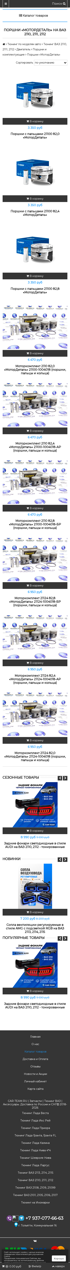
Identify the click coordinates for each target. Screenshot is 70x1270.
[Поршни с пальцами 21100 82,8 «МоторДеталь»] (35, 250)
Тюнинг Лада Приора (35, 1128)
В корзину (36, 121)
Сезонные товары (21, 777)
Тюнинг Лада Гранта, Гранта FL (35, 1135)
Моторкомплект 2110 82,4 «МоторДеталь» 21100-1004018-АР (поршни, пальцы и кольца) (35, 447)
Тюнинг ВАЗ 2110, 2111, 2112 (35, 1180)
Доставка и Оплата (35, 1059)
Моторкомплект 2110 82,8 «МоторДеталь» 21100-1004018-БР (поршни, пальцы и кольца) (35, 524)
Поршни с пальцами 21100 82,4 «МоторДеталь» (35, 213)
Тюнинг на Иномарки (35, 1202)
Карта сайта (35, 1089)
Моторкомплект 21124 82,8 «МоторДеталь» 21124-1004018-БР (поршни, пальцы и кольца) (35, 601)
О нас (35, 1044)
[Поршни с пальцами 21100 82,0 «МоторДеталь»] (35, 95)
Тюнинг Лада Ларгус (35, 1165)
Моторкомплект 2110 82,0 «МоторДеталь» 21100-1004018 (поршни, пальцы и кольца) (35, 369)
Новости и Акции (35, 1074)
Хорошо (59, 1258)
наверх (60, 1266)
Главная (35, 1036)
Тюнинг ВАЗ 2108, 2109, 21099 (35, 1187)
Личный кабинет (35, 1081)
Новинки (12, 859)
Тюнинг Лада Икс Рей (35, 1120)
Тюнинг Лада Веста (35, 1113)
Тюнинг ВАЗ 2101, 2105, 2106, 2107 (35, 1195)
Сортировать (24, 62)
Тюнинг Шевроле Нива (35, 1157)
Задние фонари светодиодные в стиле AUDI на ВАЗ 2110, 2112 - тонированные (35, 845)
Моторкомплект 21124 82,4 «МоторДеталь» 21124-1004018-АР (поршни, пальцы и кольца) (35, 679)
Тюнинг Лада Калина (35, 1143)
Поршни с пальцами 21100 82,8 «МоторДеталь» (35, 290)
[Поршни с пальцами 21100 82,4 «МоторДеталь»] (35, 172)
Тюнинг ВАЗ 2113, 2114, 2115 (35, 1172)
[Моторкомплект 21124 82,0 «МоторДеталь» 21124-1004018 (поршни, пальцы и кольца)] (35, 714)
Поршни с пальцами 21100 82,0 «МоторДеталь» (35, 135)
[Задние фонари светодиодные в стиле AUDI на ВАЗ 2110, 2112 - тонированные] (35, 804)
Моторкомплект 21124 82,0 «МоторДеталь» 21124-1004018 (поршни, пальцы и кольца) (35, 756)
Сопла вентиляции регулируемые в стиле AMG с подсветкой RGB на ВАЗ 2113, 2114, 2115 (35, 928)
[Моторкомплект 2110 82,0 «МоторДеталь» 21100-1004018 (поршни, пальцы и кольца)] (35, 327)
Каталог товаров (35, 1051)
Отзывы (35, 1066)
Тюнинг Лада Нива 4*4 (35, 1150)
